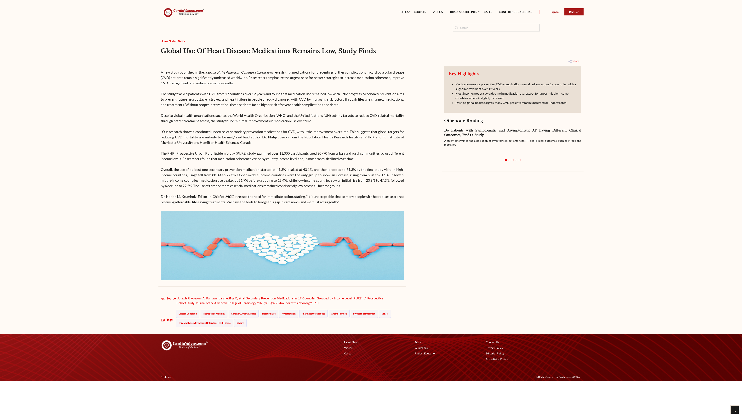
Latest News (177, 41)
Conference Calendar (515, 12)
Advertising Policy (497, 359)
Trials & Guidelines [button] (463, 12)
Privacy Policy (494, 347)
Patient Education (425, 353)
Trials (418, 342)
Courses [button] (420, 12)
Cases (488, 12)
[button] (539, 12)
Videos (438, 12)
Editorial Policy (495, 353)
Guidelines (421, 347)
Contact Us (492, 342)
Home (164, 41)
